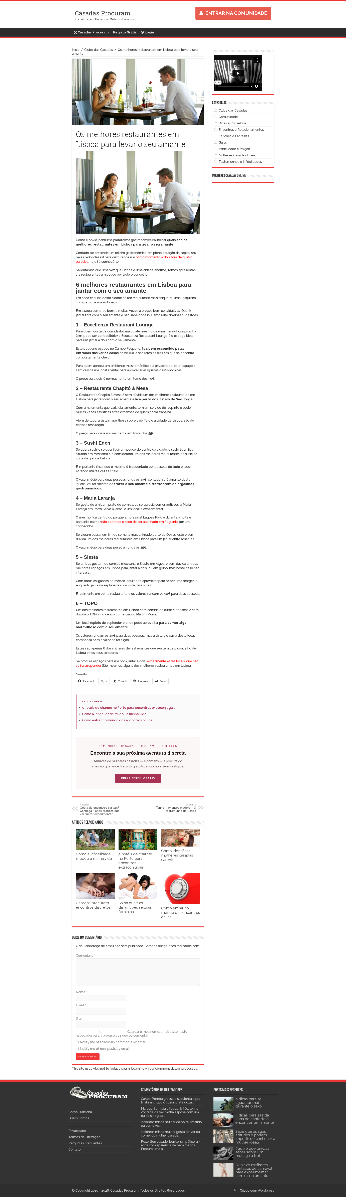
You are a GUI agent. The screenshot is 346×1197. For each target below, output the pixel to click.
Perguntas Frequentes (85, 1143)
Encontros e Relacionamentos (241, 130)
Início (75, 50)
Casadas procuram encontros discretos (93, 905)
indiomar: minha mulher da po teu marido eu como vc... (171, 1124)
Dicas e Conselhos (232, 123)
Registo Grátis (125, 32)
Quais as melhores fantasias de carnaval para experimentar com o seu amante (253, 1170)
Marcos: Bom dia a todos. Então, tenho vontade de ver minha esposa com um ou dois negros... (170, 1112)
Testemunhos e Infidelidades (240, 162)
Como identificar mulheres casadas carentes (177, 855)
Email (81, 1005)
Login (149, 32)
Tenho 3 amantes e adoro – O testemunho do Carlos (176, 807)
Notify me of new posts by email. (105, 1049)
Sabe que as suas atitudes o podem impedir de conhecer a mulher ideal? (255, 1136)
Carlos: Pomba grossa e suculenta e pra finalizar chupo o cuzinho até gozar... (170, 1100)
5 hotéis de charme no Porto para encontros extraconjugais (128, 708)
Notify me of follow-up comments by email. (113, 1042)
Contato (74, 1149)
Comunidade (228, 117)
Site (79, 1018)
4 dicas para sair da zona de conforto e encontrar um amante (254, 1119)
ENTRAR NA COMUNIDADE (236, 13)
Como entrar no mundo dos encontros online (117, 720)
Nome (81, 992)
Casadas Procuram (103, 13)
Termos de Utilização (84, 1137)
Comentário (85, 955)
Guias (223, 142)
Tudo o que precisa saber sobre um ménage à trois (252, 1152)
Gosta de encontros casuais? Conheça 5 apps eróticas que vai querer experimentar (100, 809)
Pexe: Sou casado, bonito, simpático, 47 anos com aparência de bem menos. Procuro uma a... (170, 1145)
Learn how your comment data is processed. (164, 1068)
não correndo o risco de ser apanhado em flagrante (139, 522)
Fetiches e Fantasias (234, 136)
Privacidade (77, 1131)
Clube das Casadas (98, 50)
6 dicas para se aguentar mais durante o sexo (248, 1102)
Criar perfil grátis (138, 778)
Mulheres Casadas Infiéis (237, 155)
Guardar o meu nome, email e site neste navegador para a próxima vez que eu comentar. (131, 1033)
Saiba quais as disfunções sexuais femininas (135, 907)
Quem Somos (78, 1118)
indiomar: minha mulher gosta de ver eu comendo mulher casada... (170, 1133)
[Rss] (234, 1190)
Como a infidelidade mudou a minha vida (114, 714)
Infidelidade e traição (234, 149)
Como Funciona (80, 1112)
